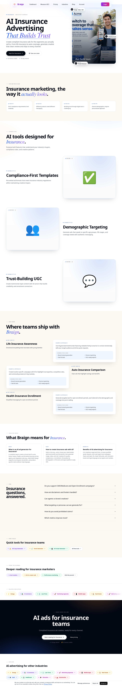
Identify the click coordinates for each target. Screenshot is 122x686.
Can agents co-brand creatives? (56, 499)
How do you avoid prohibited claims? (58, 511)
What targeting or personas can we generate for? (63, 505)
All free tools (75, 548)
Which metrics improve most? (55, 518)
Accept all (103, 683)
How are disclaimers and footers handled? (60, 492)
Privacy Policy (48, 684)
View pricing (74, 637)
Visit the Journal (69, 575)
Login (105, 4)
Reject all (95, 683)
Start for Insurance (15, 53)
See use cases (35, 53)
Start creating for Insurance (53, 637)
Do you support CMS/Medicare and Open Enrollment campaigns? (69, 486)
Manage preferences (84, 683)
